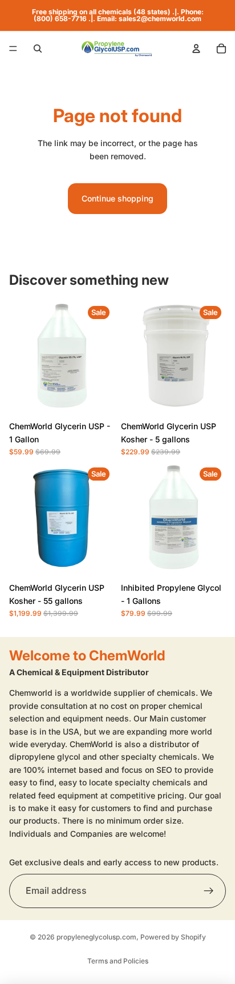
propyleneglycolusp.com (96, 937)
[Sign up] (209, 891)
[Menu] (13, 48)
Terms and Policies (117, 961)
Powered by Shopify (173, 937)
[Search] (37, 48)
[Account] (196, 48)
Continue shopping (117, 198)
